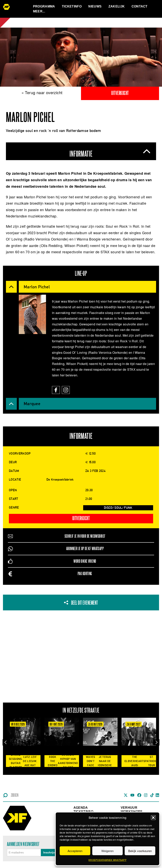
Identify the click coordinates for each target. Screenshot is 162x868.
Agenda (80, 807)
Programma (44, 6)
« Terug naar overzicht (42, 92)
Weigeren (107, 851)
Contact (140, 6)
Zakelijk (116, 6)
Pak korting (85, 574)
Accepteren (75, 851)
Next (156, 742)
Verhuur (129, 807)
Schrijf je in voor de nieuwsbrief (85, 536)
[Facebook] (57, 388)
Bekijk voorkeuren (140, 851)
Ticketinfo (72, 6)
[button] (153, 818)
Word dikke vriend (84, 561)
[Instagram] (67, 388)
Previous (5, 742)
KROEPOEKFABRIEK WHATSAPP (107, 860)
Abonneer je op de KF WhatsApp (85, 549)
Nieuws (95, 6)
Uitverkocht (120, 93)
